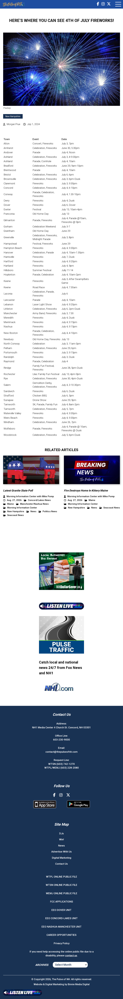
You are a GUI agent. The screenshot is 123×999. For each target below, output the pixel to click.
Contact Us (61, 863)
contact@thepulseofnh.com (61, 751)
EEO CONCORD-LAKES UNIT (61, 918)
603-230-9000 (61, 739)
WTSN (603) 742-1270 (61, 763)
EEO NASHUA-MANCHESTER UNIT (62, 926)
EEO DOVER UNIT (61, 909)
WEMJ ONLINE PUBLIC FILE (61, 893)
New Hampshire (12, 116)
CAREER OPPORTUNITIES (61, 934)
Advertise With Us (61, 851)
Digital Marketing (61, 857)
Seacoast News (15, 515)
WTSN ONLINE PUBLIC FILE (61, 884)
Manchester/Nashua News (34, 504)
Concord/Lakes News (39, 500)
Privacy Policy (61, 943)
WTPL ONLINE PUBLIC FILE (61, 876)
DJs (61, 833)
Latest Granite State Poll (18, 490)
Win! (61, 839)
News (33, 511)
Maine (10, 504)
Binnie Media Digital (79, 984)
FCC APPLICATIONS (61, 901)
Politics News (50, 511)
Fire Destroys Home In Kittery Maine (86, 490)
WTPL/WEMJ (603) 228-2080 (61, 767)
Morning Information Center (22, 508)
